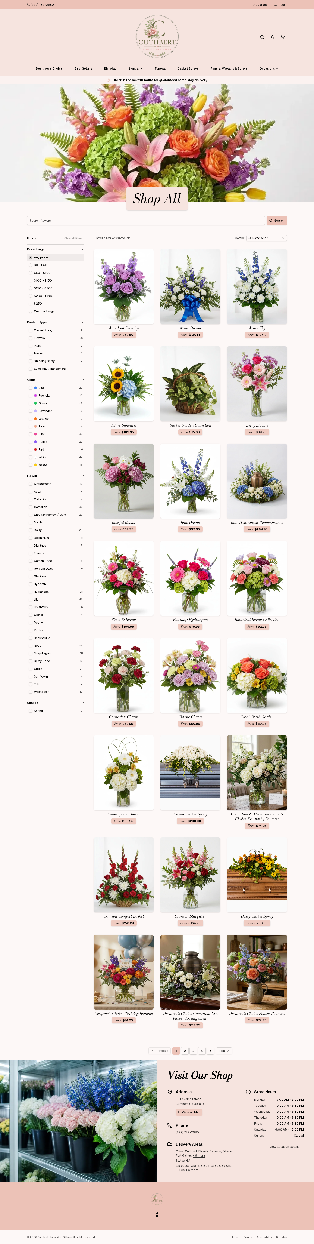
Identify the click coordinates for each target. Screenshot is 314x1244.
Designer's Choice (49, 68)
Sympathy (135, 68)
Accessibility (264, 1237)
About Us (260, 5)
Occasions (267, 68)
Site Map (281, 1237)
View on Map (191, 1112)
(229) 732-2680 (42, 5)
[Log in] (272, 37)
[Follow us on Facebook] (157, 1215)
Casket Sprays (188, 68)
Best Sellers (83, 68)
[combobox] (266, 238)
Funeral (160, 68)
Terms (235, 1237)
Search (279, 220)
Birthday (110, 68)
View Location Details (284, 1147)
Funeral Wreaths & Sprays (229, 68)
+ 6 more (199, 1155)
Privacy (248, 1237)
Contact (279, 5)
